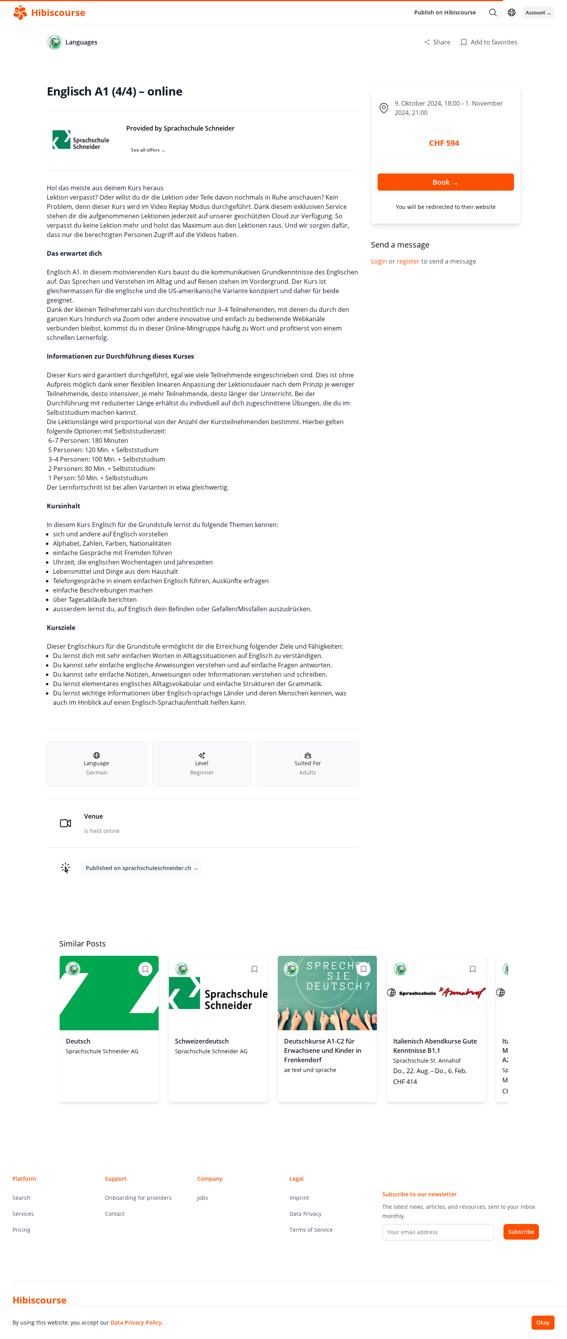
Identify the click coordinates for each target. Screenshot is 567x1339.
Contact (115, 1213)
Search (21, 1197)
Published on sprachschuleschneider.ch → (142, 868)
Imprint (299, 1197)
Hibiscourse (39, 1299)
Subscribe (521, 1231)
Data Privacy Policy (136, 1322)
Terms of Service (311, 1229)
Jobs (202, 1197)
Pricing (21, 1229)
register (409, 261)
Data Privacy (305, 1213)
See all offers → (148, 150)
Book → (446, 182)
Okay (543, 1322)
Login (380, 261)
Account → (538, 12)
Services (23, 1213)
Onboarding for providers (138, 1197)
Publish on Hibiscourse (445, 12)
